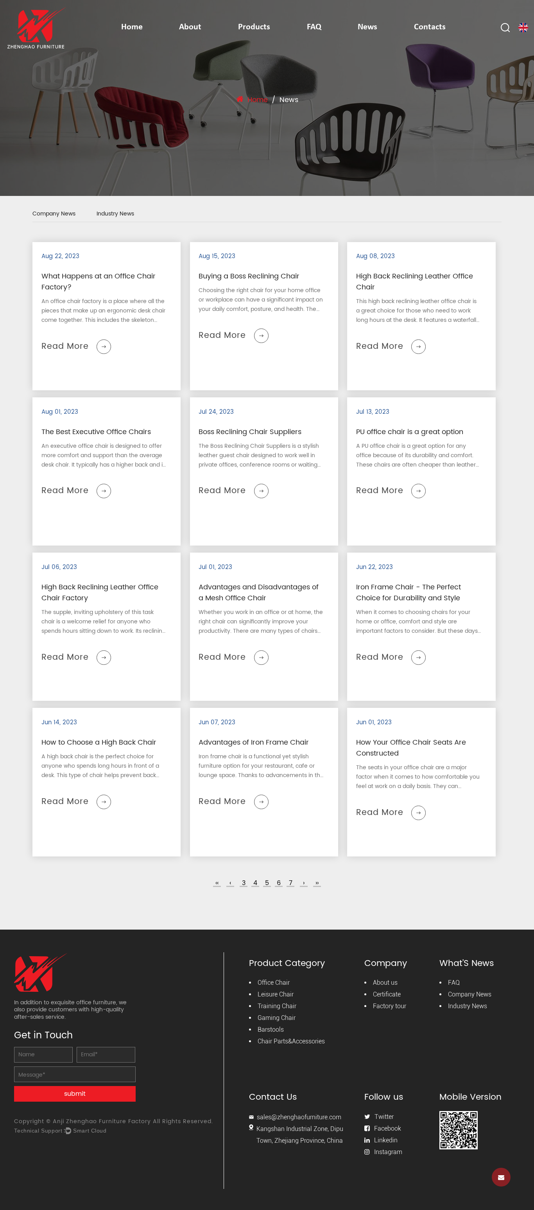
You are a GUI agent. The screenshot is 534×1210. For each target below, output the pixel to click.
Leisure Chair (276, 994)
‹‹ (217, 883)
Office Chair (274, 982)
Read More (65, 346)
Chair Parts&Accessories (291, 1041)
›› (317, 883)
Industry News (115, 214)
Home (132, 27)
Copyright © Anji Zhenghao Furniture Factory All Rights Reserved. (113, 1121)
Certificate (387, 994)
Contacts (430, 27)
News (367, 27)
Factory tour (389, 1006)
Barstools (271, 1029)
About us (385, 982)
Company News (53, 214)
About (190, 27)
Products (254, 27)
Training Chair (277, 1006)
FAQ (314, 27)
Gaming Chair (277, 1017)
